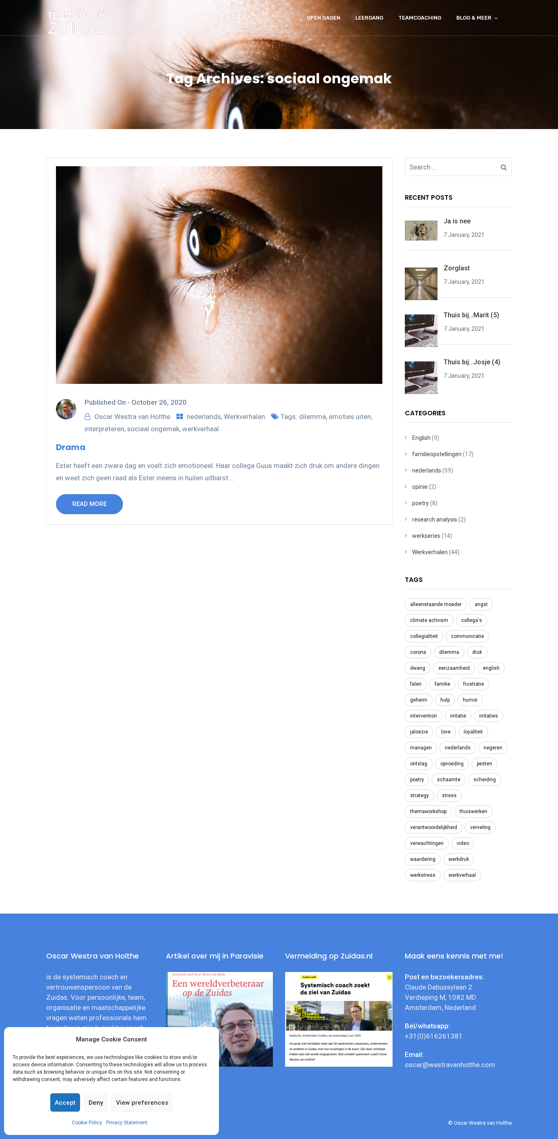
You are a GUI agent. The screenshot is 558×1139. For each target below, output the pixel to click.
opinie (420, 487)
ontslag (418, 764)
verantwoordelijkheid (433, 827)
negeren (493, 748)
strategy (419, 795)
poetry (420, 503)
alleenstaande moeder (436, 604)
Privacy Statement (126, 1123)
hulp (445, 700)
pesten (484, 764)
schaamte (448, 779)
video (463, 843)
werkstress (422, 875)
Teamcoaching (419, 18)
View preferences (142, 1102)
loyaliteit (473, 732)
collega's (471, 620)
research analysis (434, 519)
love (446, 732)
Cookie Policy (87, 1123)
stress (449, 795)
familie (442, 684)
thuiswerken (473, 811)
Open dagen (323, 18)
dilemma (312, 416)
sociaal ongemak (153, 429)
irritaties (488, 716)
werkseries (426, 536)
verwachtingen (427, 843)
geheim (418, 700)
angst (481, 604)
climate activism (429, 620)
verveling (480, 827)
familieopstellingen (437, 454)
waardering (422, 859)
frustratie (473, 684)
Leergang (369, 18)
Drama (70, 447)
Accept (65, 1102)
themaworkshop (428, 811)
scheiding (484, 779)
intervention (423, 716)
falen (416, 684)
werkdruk (459, 859)
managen (421, 748)
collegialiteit (424, 636)
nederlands (204, 416)
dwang (417, 668)
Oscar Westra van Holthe (132, 416)
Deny (96, 1102)
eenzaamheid (454, 668)
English (421, 438)
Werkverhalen (244, 416)
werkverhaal (200, 429)
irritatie (458, 716)
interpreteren (104, 429)
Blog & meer (473, 18)
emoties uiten (350, 416)
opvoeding (452, 764)
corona (418, 652)
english (491, 668)
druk (477, 652)
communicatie (467, 636)
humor (470, 700)
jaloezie (419, 732)
